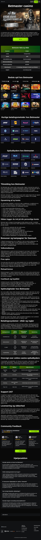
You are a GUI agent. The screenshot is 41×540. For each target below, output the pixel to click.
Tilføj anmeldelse (34, 431)
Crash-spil (25, 81)
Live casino (14, 81)
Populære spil (4, 81)
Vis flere (20, 450)
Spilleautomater (35, 81)
